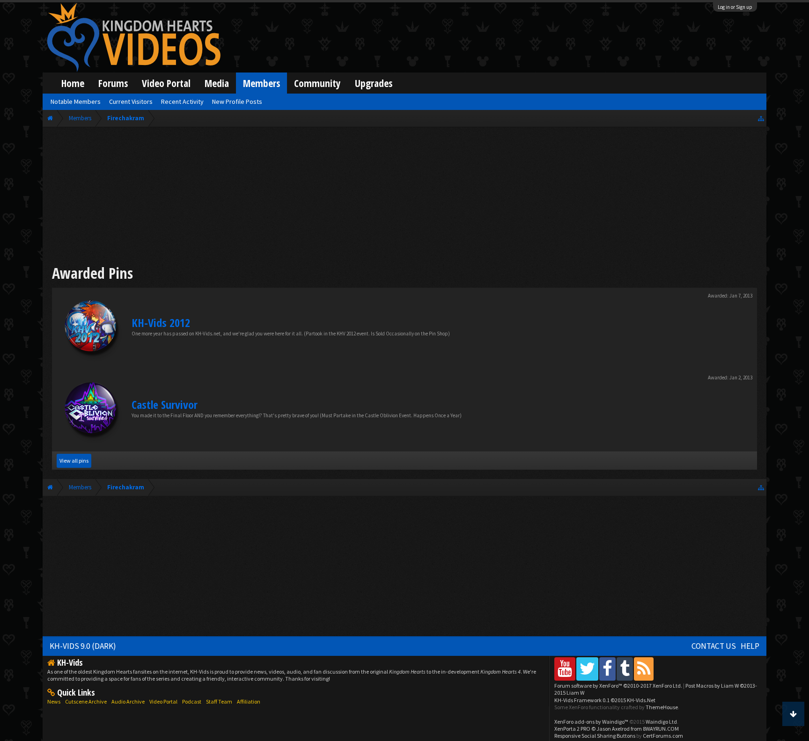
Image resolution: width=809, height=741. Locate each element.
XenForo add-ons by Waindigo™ (591, 721)
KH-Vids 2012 (161, 322)
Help (750, 646)
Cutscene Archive (86, 701)
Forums (113, 83)
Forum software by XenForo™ (618, 685)
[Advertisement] (404, 197)
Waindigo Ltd (661, 721)
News (53, 701)
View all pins (73, 460)
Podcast (191, 701)
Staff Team (219, 701)
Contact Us (713, 646)
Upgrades (373, 83)
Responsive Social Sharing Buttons (594, 735)
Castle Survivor (165, 404)
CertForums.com (663, 735)
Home (72, 83)
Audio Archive (128, 701)
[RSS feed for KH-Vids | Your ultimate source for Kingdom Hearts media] (643, 668)
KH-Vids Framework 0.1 (604, 700)
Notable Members (76, 101)
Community (317, 83)
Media (217, 83)
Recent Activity (182, 101)
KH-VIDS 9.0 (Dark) (83, 646)
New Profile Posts (237, 101)
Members (261, 83)
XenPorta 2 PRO (572, 728)
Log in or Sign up (735, 7)
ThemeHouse (662, 707)
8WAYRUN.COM (661, 728)
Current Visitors (131, 101)
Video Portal (166, 83)
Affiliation (248, 701)
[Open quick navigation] (761, 118)
